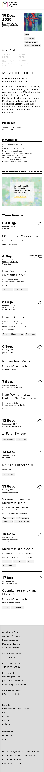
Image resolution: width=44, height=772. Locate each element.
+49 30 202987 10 (11, 667)
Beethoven (7, 562)
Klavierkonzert (19, 562)
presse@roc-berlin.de (12, 680)
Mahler (30, 562)
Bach (27, 34)
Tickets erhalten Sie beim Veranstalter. (34, 225)
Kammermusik (9, 439)
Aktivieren (20, 197)
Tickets (34, 489)
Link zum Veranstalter (34, 305)
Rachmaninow (8, 518)
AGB (4, 739)
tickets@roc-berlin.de (12, 663)
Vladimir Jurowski (22, 522)
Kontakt (6, 716)
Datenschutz (8, 735)
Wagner (6, 607)
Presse (5, 720)
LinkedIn (6, 724)
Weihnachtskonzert (32, 46)
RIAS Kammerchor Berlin (14, 763)
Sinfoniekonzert (31, 42)
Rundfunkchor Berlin (12, 759)
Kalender (6, 705)
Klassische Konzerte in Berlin (16, 708)
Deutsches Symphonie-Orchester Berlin (20, 751)
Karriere (6, 712)
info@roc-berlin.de (11, 694)
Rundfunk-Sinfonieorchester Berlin (18, 755)
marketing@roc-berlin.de (14, 684)
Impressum (7, 731)
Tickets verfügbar (34, 384)
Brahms (6, 334)
